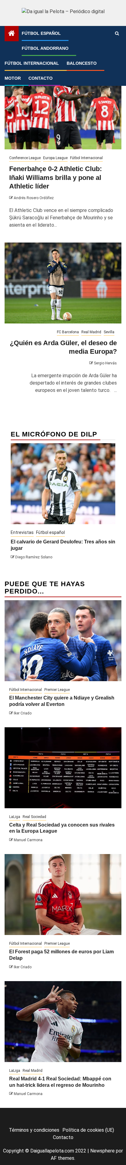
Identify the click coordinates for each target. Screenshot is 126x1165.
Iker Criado (22, 713)
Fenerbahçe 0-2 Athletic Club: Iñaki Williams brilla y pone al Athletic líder (55, 177)
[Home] (11, 34)
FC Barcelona (68, 332)
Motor (13, 78)
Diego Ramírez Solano (33, 557)
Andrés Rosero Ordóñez (34, 198)
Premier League (57, 690)
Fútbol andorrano (45, 48)
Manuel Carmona (28, 840)
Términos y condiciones (34, 1130)
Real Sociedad (34, 817)
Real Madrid (91, 332)
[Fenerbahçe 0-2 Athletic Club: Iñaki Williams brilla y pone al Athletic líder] (63, 108)
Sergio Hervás (105, 363)
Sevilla (109, 332)
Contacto (40, 78)
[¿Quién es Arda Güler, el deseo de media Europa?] (63, 283)
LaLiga (14, 817)
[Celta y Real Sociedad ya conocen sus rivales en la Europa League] (63, 767)
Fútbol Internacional (32, 63)
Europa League (55, 158)
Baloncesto (82, 63)
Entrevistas (22, 532)
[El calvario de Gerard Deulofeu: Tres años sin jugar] (63, 483)
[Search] (117, 33)
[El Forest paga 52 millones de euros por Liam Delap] (63, 894)
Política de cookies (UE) (88, 1130)
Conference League (25, 158)
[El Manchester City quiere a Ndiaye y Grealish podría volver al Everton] (63, 640)
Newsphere (102, 1151)
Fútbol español (41, 33)
